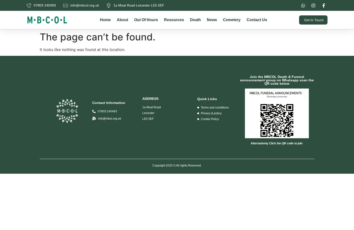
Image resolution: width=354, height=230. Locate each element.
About (122, 20)
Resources (174, 20)
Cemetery (232, 20)
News (212, 20)
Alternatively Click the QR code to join (277, 143)
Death (195, 20)
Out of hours (146, 20)
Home (105, 20)
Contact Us (257, 20)
